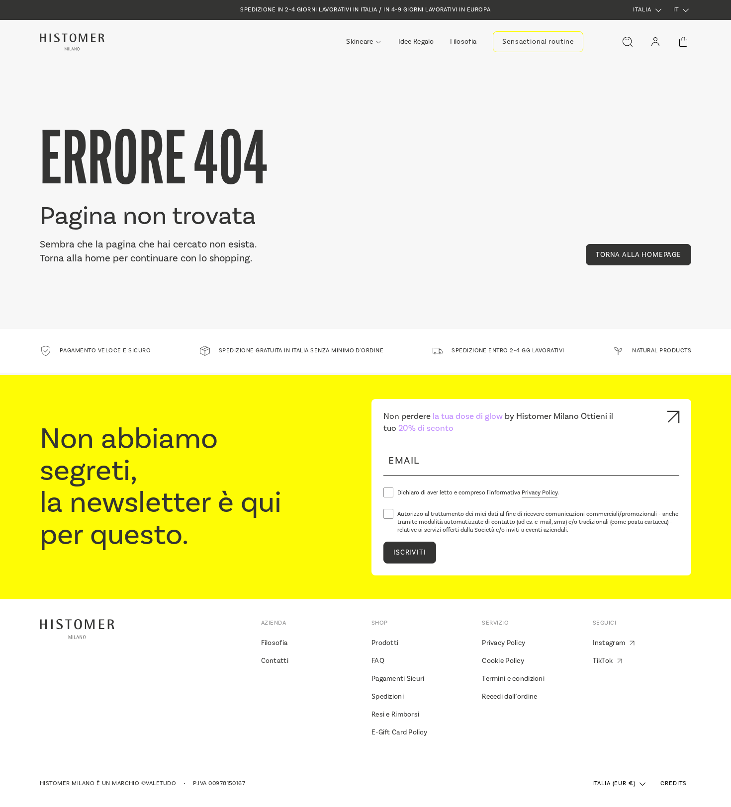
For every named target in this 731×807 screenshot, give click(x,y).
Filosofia (274, 643)
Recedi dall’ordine (509, 696)
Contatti (274, 660)
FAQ (377, 660)
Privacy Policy (539, 492)
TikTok (603, 660)
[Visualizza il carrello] (683, 42)
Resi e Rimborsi (395, 714)
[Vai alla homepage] (72, 42)
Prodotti (384, 643)
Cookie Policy (503, 660)
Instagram (609, 643)
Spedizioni (387, 696)
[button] (648, 10)
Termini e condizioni (513, 678)
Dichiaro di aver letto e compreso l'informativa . (478, 492)
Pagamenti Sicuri (397, 678)
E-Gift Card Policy (399, 732)
